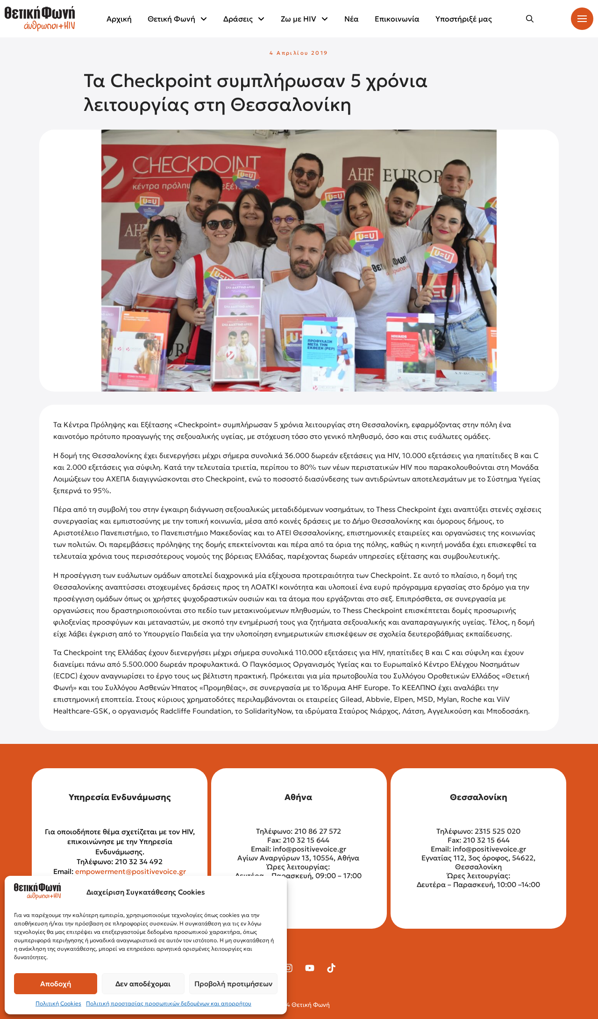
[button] (530, 18)
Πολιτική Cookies (58, 1003)
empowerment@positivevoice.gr (130, 871)
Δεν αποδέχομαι (143, 983)
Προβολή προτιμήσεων (233, 983)
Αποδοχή (55, 983)
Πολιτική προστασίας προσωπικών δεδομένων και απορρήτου (168, 1003)
